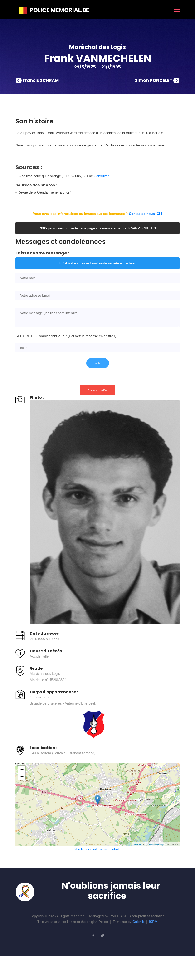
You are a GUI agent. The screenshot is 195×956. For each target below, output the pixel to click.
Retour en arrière (97, 390)
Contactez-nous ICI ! (145, 213)
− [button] (22, 776)
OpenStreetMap (155, 844)
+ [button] (22, 769)
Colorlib (138, 922)
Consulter (101, 176)
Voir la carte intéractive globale (97, 849)
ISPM (153, 922)
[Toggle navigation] (177, 10)
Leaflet (137, 844)
